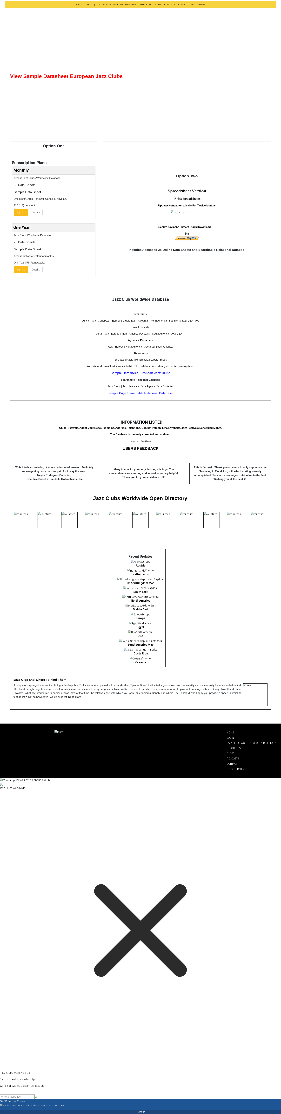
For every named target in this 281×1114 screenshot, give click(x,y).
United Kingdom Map (140, 583)
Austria (140, 565)
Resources (145, 4)
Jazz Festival (130, 386)
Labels (154, 359)
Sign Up (20, 212)
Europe (116, 320)
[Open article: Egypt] (133, 623)
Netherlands (141, 574)
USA (190, 320)
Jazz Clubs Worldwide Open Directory (115, 4)
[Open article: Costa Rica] (131, 649)
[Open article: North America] (132, 596)
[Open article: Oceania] (136, 658)
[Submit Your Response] (36, 1096)
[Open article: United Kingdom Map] (131, 579)
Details (36, 212)
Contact (182, 4)
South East (140, 591)
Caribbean (104, 320)
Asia (93, 320)
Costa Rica (141, 653)
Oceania (143, 320)
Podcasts (169, 4)
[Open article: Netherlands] (136, 570)
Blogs (157, 4)
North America (158, 320)
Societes (119, 359)
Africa (85, 320)
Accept (141, 1112)
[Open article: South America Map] (132, 640)
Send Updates (198, 4)
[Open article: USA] (132, 632)
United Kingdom (154, 579)
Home (79, 4)
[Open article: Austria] (136, 561)
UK (197, 320)
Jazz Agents (148, 386)
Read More (74, 697)
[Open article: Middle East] (134, 605)
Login (88, 4)
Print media (141, 359)
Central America (148, 649)
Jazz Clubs (114, 386)
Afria (99, 333)
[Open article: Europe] (136, 614)
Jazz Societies (165, 386)
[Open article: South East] (131, 588)
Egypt (140, 627)
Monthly (21, 170)
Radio (129, 359)
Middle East (129, 320)
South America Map (140, 644)
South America (177, 320)
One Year (21, 227)
